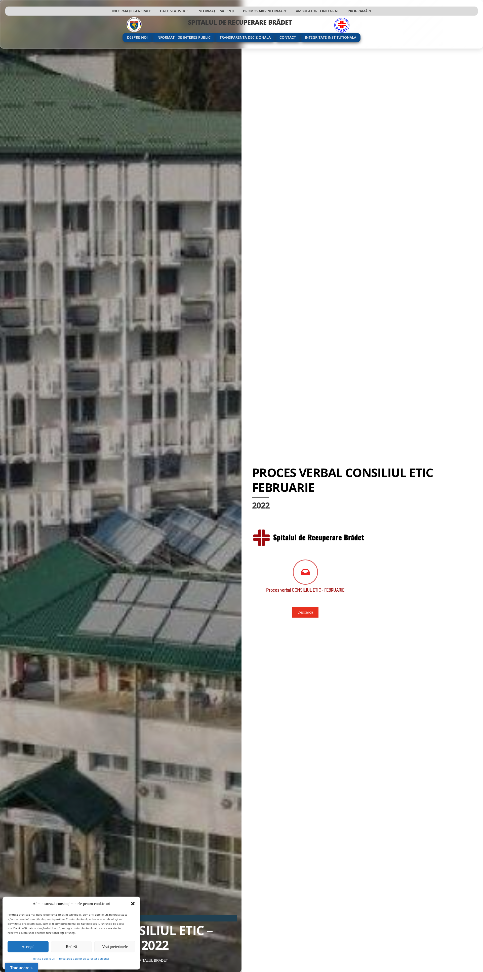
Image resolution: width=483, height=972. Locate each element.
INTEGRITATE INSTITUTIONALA (330, 37)
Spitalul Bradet (152, 960)
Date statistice (174, 11)
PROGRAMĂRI (359, 11)
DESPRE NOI (137, 37)
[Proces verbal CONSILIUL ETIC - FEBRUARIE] (305, 573)
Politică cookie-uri (43, 958)
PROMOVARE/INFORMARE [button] (265, 11)
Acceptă (28, 947)
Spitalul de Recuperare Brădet (240, 22)
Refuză (71, 947)
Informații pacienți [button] (215, 11)
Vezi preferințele (115, 947)
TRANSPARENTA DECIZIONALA (245, 37)
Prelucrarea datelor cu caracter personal (83, 958)
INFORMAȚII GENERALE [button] (131, 11)
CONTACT (287, 37)
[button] (132, 903)
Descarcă (305, 612)
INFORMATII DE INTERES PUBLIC (183, 37)
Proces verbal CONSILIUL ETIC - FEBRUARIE (305, 590)
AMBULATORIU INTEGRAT (317, 11)
